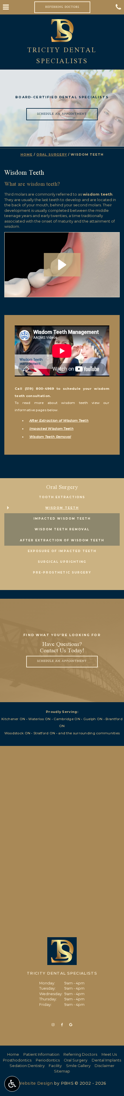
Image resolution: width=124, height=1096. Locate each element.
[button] (62, 264)
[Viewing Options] (12, 1084)
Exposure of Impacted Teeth (62, 551)
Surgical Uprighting (62, 562)
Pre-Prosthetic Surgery (62, 572)
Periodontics (48, 1060)
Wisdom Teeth (61, 508)
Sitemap (62, 1071)
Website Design (35, 1083)
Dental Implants (106, 1060)
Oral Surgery (51, 154)
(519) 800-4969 (39, 389)
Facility (55, 1065)
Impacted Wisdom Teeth (51, 429)
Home (26, 154)
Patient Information (41, 1054)
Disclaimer (104, 1065)
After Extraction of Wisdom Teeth (59, 420)
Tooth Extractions (62, 497)
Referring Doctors (80, 1054)
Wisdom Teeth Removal (50, 437)
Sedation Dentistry (27, 1065)
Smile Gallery (78, 1065)
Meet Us (109, 1054)
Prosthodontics (17, 1060)
